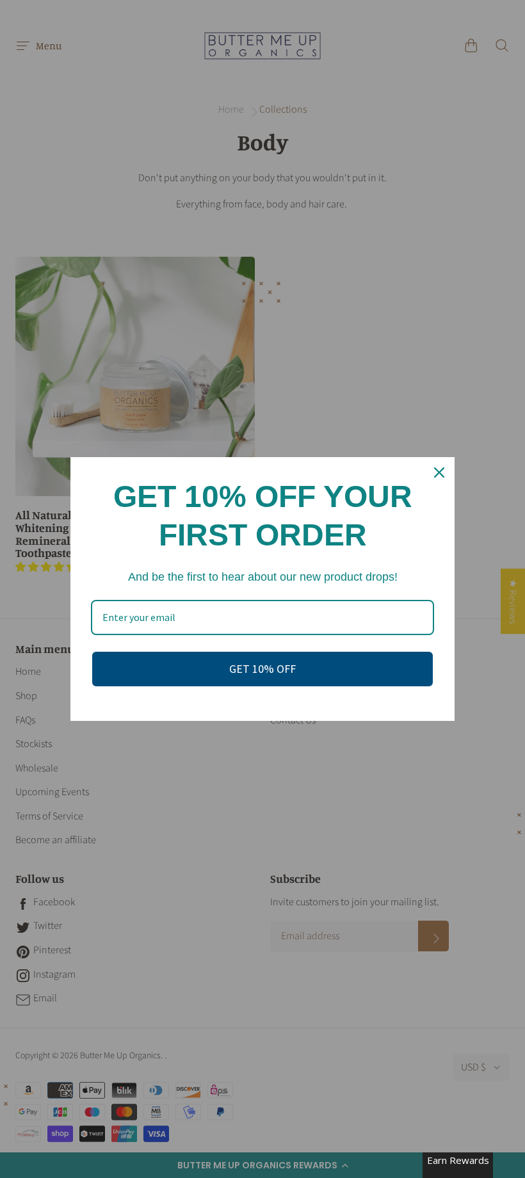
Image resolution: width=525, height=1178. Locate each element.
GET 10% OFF (262, 668)
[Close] (439, 472)
